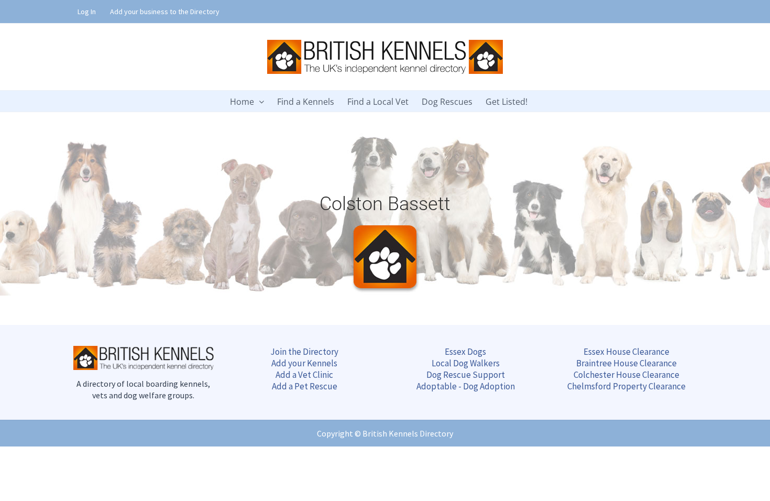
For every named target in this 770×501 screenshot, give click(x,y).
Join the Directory (304, 351)
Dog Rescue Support (465, 374)
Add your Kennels (304, 363)
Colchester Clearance (626, 374)
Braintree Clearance (626, 363)
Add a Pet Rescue (304, 386)
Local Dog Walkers (466, 363)
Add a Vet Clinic (304, 374)
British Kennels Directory (407, 433)
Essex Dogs (465, 351)
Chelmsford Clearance (626, 386)
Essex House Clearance (626, 351)
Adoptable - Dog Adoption (465, 386)
